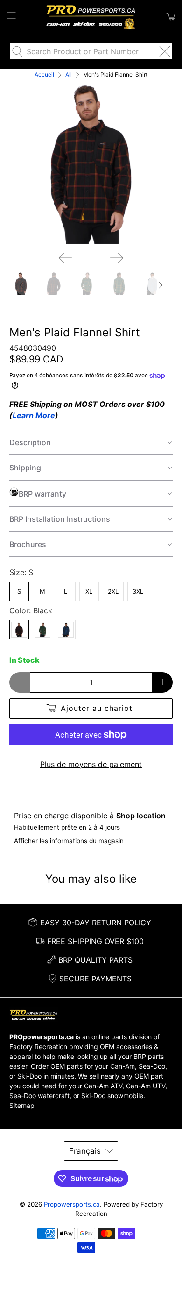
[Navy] (66, 629)
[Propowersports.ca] (91, 16)
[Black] (19, 629)
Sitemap (22, 1105)
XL (88, 591)
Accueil (44, 75)
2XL (113, 591)
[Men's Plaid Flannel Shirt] (91, 162)
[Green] (42, 629)
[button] (91, 442)
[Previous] (65, 258)
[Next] (117, 258)
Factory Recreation (38, 1047)
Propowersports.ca (72, 1204)
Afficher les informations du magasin (69, 841)
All (68, 75)
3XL (138, 591)
